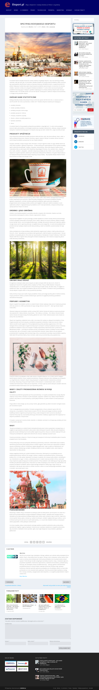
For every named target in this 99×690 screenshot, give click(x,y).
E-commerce (24, 10)
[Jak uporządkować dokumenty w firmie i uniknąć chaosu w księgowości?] (46, 598)
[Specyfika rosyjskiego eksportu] (38, 55)
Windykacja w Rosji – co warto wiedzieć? (29, 605)
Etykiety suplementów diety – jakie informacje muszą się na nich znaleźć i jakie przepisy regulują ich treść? (85, 63)
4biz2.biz (31, 27)
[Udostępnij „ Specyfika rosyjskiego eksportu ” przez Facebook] (31, 542)
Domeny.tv (90, 93)
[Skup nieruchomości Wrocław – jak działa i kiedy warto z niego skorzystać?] (13, 598)
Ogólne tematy (79, 10)
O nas (54, 688)
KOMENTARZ (8, 623)
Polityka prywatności (83, 688)
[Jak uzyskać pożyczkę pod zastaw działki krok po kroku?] (76, 54)
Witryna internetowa (55, 641)
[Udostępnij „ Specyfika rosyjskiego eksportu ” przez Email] (43, 542)
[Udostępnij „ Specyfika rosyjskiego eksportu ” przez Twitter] (34, 542)
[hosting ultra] (83, 122)
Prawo (32, 10)
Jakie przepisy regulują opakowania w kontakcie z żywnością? (85, 73)
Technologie (41, 10)
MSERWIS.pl (23, 688)
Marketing (60, 10)
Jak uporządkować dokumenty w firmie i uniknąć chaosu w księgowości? (45, 607)
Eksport (9, 10)
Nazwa (7, 641)
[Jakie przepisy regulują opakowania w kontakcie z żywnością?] (76, 73)
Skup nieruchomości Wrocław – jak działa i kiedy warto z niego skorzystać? (12, 607)
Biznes (16, 10)
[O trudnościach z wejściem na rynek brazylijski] (62, 598)
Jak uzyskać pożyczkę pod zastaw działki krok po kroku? (85, 54)
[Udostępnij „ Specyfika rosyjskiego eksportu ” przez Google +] (37, 542)
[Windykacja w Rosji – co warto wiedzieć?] (30, 598)
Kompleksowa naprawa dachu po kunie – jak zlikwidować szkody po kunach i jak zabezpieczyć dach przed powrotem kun (85, 84)
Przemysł (51, 10)
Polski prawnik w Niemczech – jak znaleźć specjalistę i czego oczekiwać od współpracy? (85, 44)
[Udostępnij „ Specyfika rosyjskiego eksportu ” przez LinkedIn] (40, 542)
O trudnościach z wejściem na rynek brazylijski (60, 606)
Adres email (31, 641)
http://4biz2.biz (23, 576)
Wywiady (69, 10)
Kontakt (91, 688)
